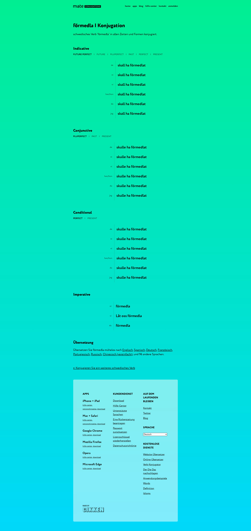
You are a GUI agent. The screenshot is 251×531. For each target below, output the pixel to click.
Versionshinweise (89, 409)
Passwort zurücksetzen (120, 430)
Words (146, 483)
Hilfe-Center (151, 6)
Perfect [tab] (143, 54)
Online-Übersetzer (153, 459)
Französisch (165, 350)
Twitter (147, 413)
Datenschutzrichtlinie (124, 445)
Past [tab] (131, 54)
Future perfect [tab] (82, 54)
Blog (141, 6)
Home (127, 6)
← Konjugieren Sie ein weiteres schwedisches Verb (104, 368)
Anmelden (173, 6)
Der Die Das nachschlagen (150, 471)
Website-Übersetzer (154, 454)
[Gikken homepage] (93, 508)
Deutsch (151, 350)
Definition (148, 488)
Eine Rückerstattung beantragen (124, 421)
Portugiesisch (81, 354)
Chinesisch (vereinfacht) (118, 354)
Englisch (127, 350)
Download (101, 409)
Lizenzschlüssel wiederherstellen (122, 438)
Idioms (146, 493)
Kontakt (162, 6)
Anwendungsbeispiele (155, 478)
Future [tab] (101, 54)
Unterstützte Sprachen (120, 412)
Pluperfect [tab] (117, 54)
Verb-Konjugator (152, 464)
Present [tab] (158, 54)
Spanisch (139, 350)
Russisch (96, 354)
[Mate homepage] (87, 6)
